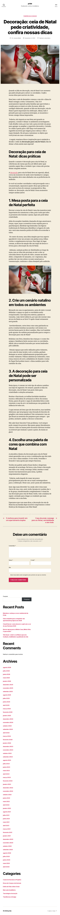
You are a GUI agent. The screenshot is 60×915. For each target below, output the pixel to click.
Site (10, 567)
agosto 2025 (7, 695)
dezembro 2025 (8, 684)
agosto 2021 (7, 812)
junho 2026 (6, 674)
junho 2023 (6, 767)
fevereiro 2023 (7, 781)
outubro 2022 (7, 794)
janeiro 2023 (7, 784)
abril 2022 (6, 805)
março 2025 (7, 708)
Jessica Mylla (17, 38)
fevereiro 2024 (7, 739)
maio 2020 (6, 863)
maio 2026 (6, 678)
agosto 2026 (7, 667)
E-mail (33, 560)
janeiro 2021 (7, 836)
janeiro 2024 (7, 743)
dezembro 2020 (8, 839)
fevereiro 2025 (7, 712)
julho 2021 (6, 815)
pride (30, 4)
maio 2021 (6, 822)
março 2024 (7, 736)
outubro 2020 (7, 846)
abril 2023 (6, 774)
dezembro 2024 (8, 719)
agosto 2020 (7, 853)
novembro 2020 (8, 842)
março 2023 (7, 777)
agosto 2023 (7, 760)
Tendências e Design (30, 16)
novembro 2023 (8, 750)
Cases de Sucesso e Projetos (12, 879)
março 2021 (6, 829)
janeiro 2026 (7, 681)
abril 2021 (6, 825)
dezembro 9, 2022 (30, 38)
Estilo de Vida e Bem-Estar (11, 886)
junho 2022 (6, 798)
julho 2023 (6, 763)
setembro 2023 (8, 757)
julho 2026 (6, 671)
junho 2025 (6, 702)
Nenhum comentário (44, 38)
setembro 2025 (8, 691)
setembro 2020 (8, 849)
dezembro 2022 (8, 788)
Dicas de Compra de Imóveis (12, 883)
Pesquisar (5, 596)
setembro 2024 (8, 729)
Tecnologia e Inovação (10, 893)
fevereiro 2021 (7, 832)
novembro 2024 (8, 722)
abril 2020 (6, 867)
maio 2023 (6, 770)
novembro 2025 (8, 688)
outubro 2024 (7, 726)
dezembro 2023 (8, 746)
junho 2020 (6, 860)
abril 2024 (6, 733)
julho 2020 (6, 856)
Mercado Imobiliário (9, 890)
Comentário (12, 545)
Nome (11, 560)
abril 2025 (6, 705)
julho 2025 (6, 698)
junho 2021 (6, 818)
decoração (14, 173)
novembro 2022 (8, 791)
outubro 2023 (7, 753)
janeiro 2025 (7, 715)
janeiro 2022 (7, 808)
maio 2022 (6, 801)
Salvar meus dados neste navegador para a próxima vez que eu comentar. (28, 575)
